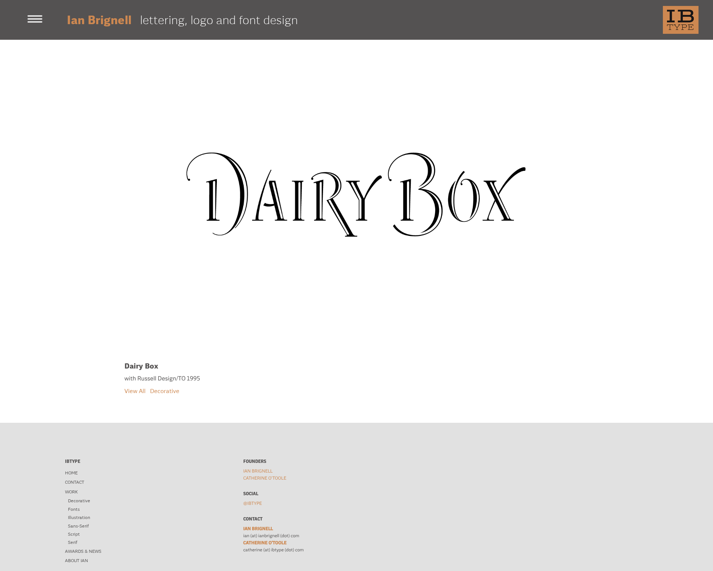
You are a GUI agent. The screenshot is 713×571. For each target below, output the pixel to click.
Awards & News (83, 551)
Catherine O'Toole (264, 478)
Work (71, 491)
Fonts (74, 509)
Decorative (164, 390)
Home (71, 473)
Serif (72, 542)
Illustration (79, 517)
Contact (74, 482)
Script (74, 534)
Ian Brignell (258, 471)
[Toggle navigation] (34, 19)
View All (135, 390)
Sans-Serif (78, 526)
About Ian (76, 560)
